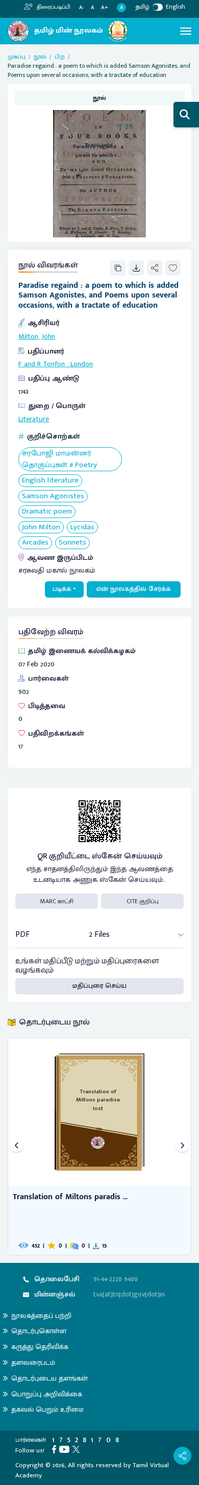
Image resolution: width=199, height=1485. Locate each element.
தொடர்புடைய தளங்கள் (49, 1378)
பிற (60, 56)
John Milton (41, 527)
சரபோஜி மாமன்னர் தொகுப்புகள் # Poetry (59, 459)
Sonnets (72, 543)
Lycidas (82, 527)
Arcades (35, 543)
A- (81, 8)
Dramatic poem (47, 512)
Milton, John (36, 337)
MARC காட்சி (56, 901)
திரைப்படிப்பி (52, 7)
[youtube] (65, 1448)
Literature (33, 419)
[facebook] (55, 1448)
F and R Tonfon (41, 364)
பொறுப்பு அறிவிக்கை (46, 1394)
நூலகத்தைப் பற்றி (41, 1315)
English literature (50, 481)
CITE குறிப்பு (143, 901)
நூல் (40, 56)
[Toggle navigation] (185, 31)
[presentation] (17, 1146)
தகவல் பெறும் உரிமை (47, 1409)
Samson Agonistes (53, 496)
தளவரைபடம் (33, 1362)
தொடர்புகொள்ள (38, 1331)
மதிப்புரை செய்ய (99, 985)
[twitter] (77, 1448)
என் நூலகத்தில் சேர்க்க (133, 589)
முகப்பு (17, 56)
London (81, 364)
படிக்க (62, 589)
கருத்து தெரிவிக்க (39, 1346)
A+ (104, 8)
